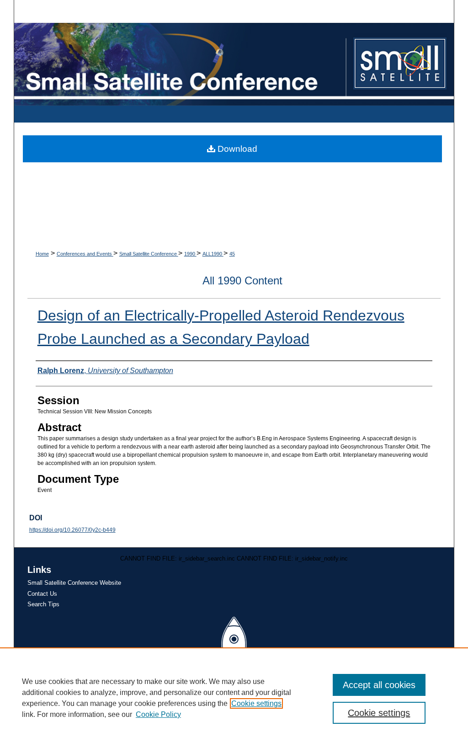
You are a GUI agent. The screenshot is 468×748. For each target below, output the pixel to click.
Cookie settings (256, 703)
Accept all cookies (379, 685)
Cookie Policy (158, 714)
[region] (234, 697)
